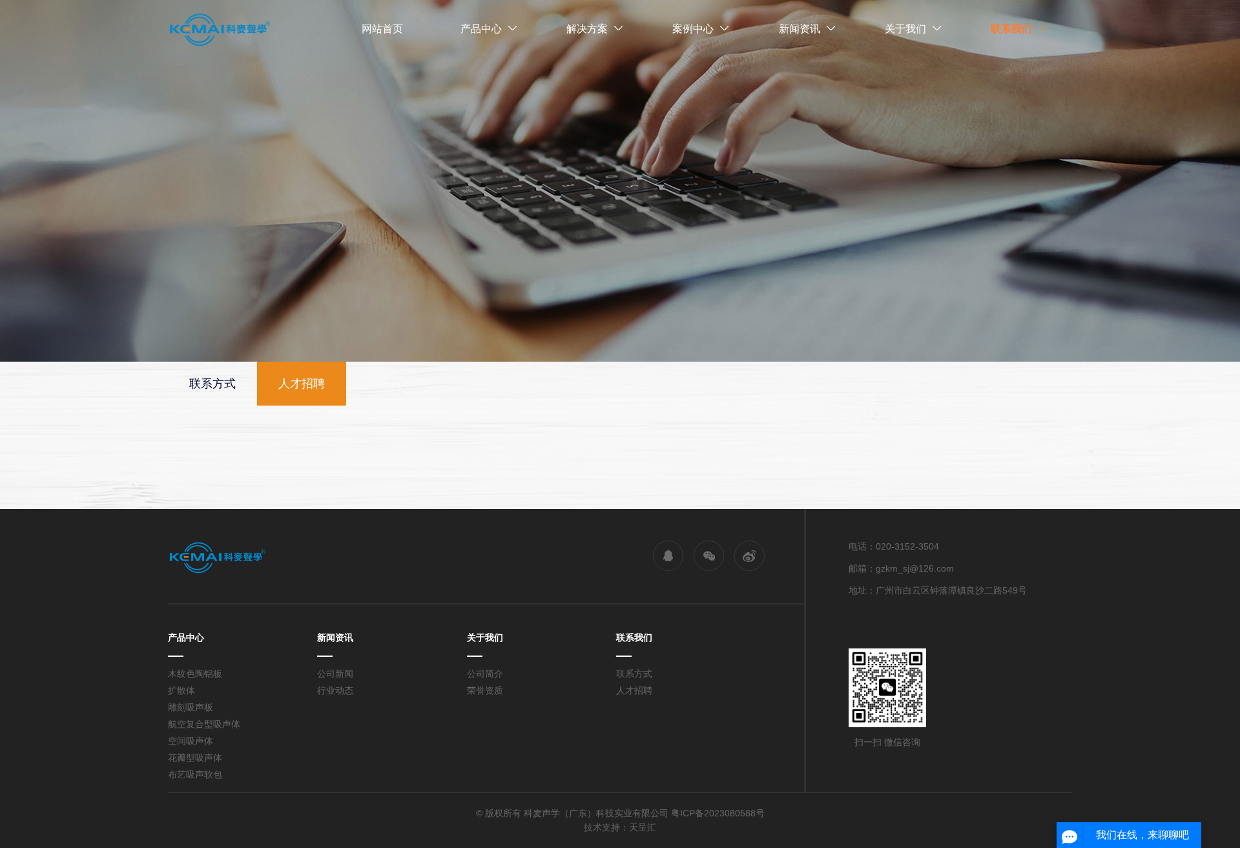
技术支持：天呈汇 (620, 827)
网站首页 (382, 28)
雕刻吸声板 (190, 707)
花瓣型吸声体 (195, 757)
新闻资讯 (799, 28)
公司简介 (485, 673)
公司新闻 (335, 673)
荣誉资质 (485, 690)
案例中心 (693, 28)
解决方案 (587, 28)
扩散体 (181, 690)
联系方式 (634, 673)
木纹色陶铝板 (195, 673)
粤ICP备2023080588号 (718, 813)
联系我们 (1011, 28)
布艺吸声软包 (195, 774)
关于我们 (905, 28)
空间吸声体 (190, 741)
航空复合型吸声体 (204, 724)
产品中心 (481, 28)
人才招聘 (634, 690)
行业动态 (335, 690)
